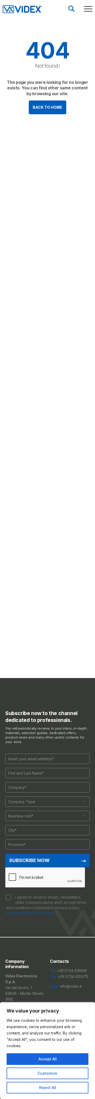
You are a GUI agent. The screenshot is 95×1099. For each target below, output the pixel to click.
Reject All (47, 1087)
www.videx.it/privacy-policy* (30, 913)
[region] (47, 1050)
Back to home (47, 107)
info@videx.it (71, 986)
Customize (47, 1073)
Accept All (48, 1059)
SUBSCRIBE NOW (29, 860)
